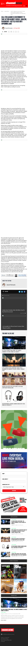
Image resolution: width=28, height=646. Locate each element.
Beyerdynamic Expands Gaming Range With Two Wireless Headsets (19, 547)
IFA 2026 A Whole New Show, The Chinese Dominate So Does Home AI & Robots (18, 522)
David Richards (11, 285)
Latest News (6, 11)
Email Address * (5, 479)
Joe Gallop (20, 548)
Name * (3, 473)
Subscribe (14, 490)
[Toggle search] (3, 3)
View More (3, 565)
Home (2, 11)
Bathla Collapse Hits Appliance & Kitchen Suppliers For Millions (18, 539)
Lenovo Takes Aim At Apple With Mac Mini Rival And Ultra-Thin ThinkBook (18, 554)
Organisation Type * (6, 484)
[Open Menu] (2, 4)
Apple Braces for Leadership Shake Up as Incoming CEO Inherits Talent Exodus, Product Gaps (19, 531)
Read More (3, 620)
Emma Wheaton (21, 556)
